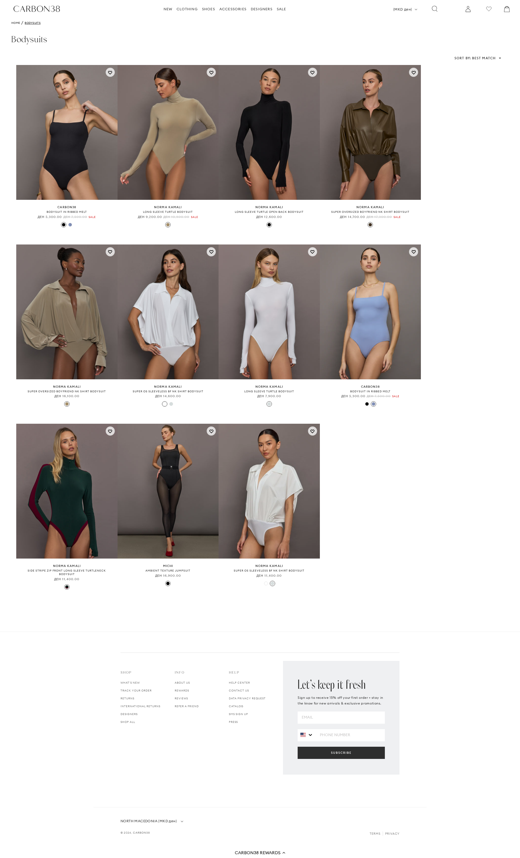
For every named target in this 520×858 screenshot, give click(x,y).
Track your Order (136, 690)
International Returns (140, 706)
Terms (375, 834)
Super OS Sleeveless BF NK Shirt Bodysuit (168, 391)
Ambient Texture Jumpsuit (167, 570)
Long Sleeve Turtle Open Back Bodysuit (269, 212)
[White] (165, 404)
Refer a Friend (187, 706)
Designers (129, 714)
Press (233, 722)
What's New (130, 682)
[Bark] (370, 225)
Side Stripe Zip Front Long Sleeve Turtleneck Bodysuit (67, 572)
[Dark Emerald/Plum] (67, 587)
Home (15, 23)
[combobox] (307, 735)
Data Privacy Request (247, 698)
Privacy (392, 834)
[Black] (64, 225)
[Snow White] (171, 404)
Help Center (239, 682)
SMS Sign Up (238, 714)
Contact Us (239, 690)
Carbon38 (141, 832)
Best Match (475, 58)
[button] (260, 852)
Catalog (236, 706)
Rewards (182, 690)
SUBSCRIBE (341, 753)
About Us (182, 682)
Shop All (128, 722)
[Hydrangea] (70, 225)
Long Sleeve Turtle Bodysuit (168, 212)
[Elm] (168, 225)
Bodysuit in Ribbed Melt (67, 212)
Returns (127, 698)
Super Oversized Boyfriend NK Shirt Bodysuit (370, 212)
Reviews (181, 698)
